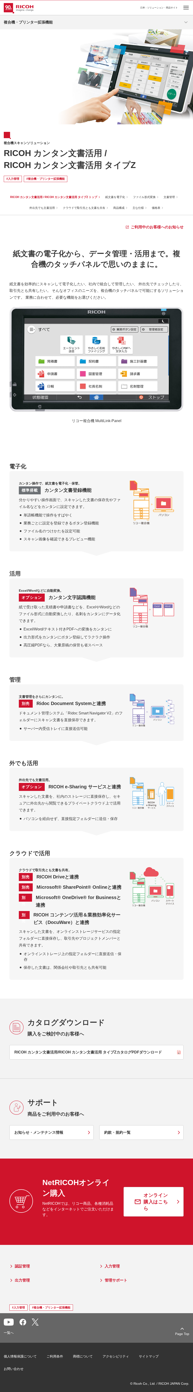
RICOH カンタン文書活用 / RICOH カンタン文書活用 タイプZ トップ (53, 197)
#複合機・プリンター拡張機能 (45, 178)
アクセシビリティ (116, 1356)
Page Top (182, 1334)
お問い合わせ (14, 1369)
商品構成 (119, 208)
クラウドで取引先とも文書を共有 (84, 208)
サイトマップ (149, 1356)
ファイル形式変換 (144, 197)
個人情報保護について (20, 1356)
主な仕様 (138, 208)
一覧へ (9, 1333)
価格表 (156, 208)
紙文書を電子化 (115, 197)
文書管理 (169, 197)
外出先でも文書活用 (42, 208)
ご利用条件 (55, 1356)
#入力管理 (12, 178)
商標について (83, 1356)
